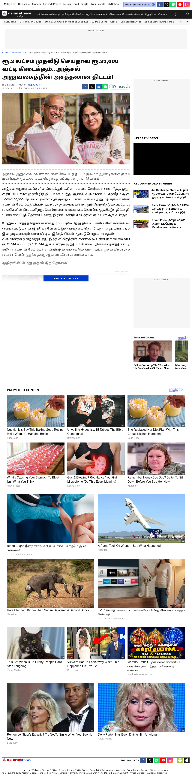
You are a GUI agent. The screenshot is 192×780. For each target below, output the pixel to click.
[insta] (187, 4)
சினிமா (79, 14)
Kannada (36, 4)
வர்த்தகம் (101, 14)
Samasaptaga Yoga (131, 21)
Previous (181, 22)
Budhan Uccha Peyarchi (104, 21)
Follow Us (123, 87)
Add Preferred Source (137, 4)
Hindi (93, 4)
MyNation (113, 4)
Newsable (24, 4)
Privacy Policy (66, 770)
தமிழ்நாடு (68, 14)
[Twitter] (167, 4)
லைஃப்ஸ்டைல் (134, 14)
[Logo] (18, 14)
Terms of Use (50, 770)
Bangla (84, 4)
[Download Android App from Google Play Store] (180, 760)
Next (187, 22)
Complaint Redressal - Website (108, 770)
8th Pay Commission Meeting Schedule (66, 21)
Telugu (67, 4)
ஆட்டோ (90, 14)
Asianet (16, 760)
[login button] (176, 14)
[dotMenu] (172, 14)
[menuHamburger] (181, 14)
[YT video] (180, 4)
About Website (32, 770)
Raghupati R (35, 84)
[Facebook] (160, 4)
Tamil (75, 4)
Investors (163, 770)
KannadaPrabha (52, 4)
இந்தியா (163, 14)
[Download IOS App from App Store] (187, 760)
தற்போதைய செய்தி (49, 14)
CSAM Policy (81, 770)
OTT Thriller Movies (30, 21)
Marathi (101, 4)
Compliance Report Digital (141, 770)
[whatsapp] (173, 4)
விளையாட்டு (116, 14)
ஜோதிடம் (150, 14)
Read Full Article (66, 278)
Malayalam (10, 4)
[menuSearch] (187, 14)
